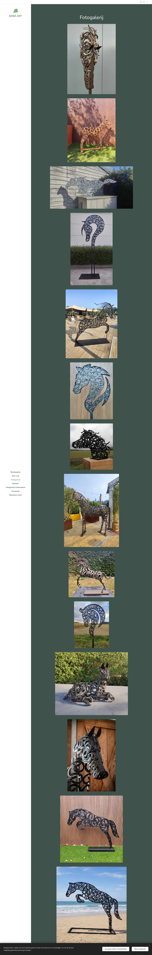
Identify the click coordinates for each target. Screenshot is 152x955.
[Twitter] (144, 2)
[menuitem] (15, 472)
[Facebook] (141, 2)
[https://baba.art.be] (147, 2)
